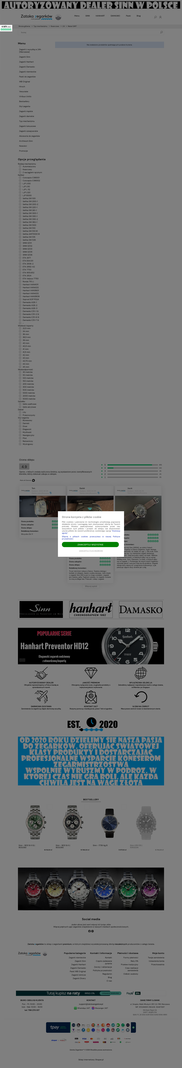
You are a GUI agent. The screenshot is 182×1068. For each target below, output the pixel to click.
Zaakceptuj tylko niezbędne (91, 551)
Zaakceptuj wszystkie (90, 545)
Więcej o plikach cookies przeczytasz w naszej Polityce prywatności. (91, 537)
